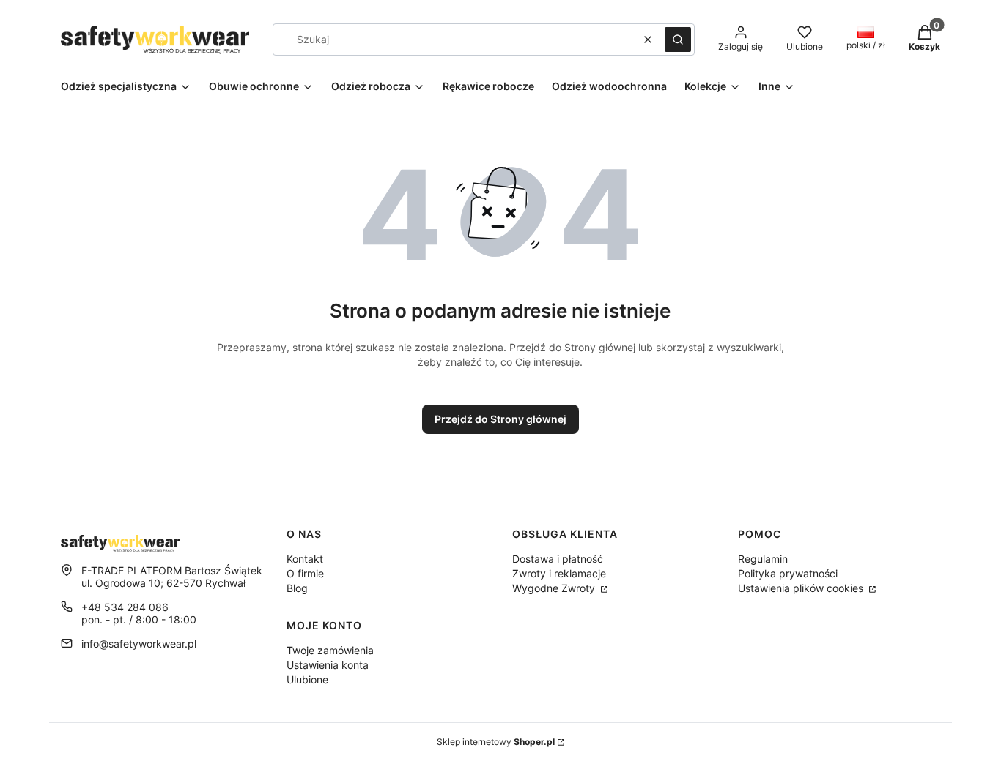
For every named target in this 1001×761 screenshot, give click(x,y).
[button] (678, 39)
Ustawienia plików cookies (802, 588)
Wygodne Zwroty (555, 588)
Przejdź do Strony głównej (500, 419)
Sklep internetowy (496, 741)
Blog (297, 588)
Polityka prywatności (788, 573)
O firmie (305, 573)
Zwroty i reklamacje (559, 573)
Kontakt (305, 558)
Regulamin (763, 558)
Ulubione (307, 679)
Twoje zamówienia (330, 650)
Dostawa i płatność (557, 558)
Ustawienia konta (328, 665)
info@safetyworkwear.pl (138, 643)
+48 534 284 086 (125, 607)
